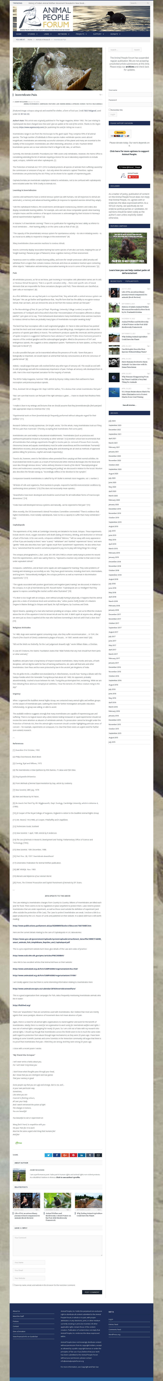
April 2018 (112, 597)
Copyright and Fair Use (90, 1367)
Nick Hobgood (90, 110)
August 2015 (113, 737)
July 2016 (112, 689)
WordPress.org (114, 1334)
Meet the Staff (18, 1316)
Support (97, 34)
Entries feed (113, 1324)
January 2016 (114, 715)
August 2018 (113, 579)
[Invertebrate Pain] (57, 69)
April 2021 (112, 438)
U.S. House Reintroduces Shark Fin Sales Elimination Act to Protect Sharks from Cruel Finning (136, 394)
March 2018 (113, 601)
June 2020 (112, 482)
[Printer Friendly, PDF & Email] (18, 1142)
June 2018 (112, 588)
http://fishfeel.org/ (22, 1005)
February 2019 (114, 553)
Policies (16, 1321)
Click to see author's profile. (68, 1177)
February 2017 (114, 658)
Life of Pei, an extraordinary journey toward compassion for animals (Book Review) (27, 1215)
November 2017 (115, 619)
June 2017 (112, 641)
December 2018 (115, 561)
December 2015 (115, 720)
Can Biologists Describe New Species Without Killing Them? (134, 350)
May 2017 (112, 645)
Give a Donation (19, 1331)
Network (62, 34)
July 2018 (112, 583)
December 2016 (115, 667)
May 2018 (112, 592)
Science (82, 104)
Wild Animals (97, 104)
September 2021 (115, 434)
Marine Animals (66, 104)
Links (46, 34)
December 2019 (115, 509)
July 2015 (112, 742)
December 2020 (115, 456)
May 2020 (112, 487)
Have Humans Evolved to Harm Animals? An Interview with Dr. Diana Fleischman (134, 364)
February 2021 (114, 447)
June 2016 (112, 693)
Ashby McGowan (21, 102)
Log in (111, 1319)
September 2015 (115, 733)
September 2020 (115, 469)
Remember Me (116, 110)
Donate (114, 34)
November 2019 (115, 513)
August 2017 (113, 632)
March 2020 (113, 496)
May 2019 (112, 540)
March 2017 (113, 654)
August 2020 (113, 473)
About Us (16, 1311)
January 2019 (114, 557)
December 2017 (115, 614)
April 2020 (112, 491)
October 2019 (114, 517)
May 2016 (112, 698)
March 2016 (113, 707)
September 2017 (115, 627)
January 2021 (114, 452)
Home (18, 34)
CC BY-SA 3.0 (23, 114)
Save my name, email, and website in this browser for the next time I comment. (45, 1285)
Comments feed (115, 1329)
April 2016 (112, 702)
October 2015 (114, 729)
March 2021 (113, 443)
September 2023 (115, 425)
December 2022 (115, 429)
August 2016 (113, 685)
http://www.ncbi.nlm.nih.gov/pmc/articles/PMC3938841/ (38, 955)
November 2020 (115, 460)
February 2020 (114, 500)
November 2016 (115, 671)
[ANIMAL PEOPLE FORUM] (81, 18)
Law (57, 104)
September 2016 (115, 680)
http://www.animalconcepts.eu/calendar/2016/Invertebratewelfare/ (44, 988)
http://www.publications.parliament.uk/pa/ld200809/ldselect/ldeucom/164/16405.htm (52, 925)
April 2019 (112, 544)
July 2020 (112, 478)
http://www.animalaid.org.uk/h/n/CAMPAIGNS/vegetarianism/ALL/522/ (45, 969)
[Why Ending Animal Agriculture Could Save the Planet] (88, 1202)
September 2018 (115, 575)
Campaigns (44, 104)
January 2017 (114, 663)
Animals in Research (31, 104)
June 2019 (112, 535)
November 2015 (115, 724)
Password (113, 100)
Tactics (89, 104)
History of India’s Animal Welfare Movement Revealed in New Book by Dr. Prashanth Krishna (136, 309)
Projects (80, 34)
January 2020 (114, 504)
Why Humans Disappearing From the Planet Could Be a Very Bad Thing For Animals (135, 379)
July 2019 (112, 531)
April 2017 (112, 649)
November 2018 (115, 566)
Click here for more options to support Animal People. (129, 153)
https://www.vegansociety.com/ (31, 127)
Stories (31, 34)
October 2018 (114, 570)
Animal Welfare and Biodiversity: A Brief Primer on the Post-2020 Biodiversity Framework (58, 3)
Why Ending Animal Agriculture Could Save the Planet (89, 1214)
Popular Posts (132, 281)
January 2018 (114, 610)
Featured (52, 104)
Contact (16, 1326)
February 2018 (114, 605)
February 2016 (114, 711)
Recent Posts (116, 281)
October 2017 (114, 623)
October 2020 (114, 465)
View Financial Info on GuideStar (25, 1336)
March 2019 (113, 548)
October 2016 (114, 676)
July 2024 (112, 421)
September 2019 (115, 522)
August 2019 (113, 526)
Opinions (75, 104)
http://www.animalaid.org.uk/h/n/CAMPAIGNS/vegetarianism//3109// (44, 975)
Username (113, 90)
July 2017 (112, 636)
